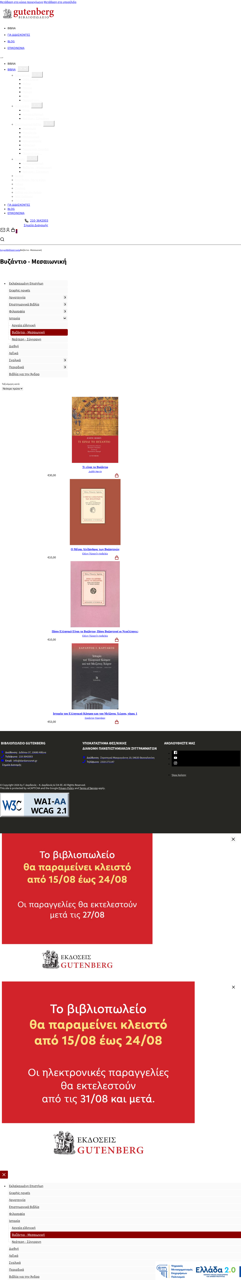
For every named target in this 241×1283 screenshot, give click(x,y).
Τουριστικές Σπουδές (36, 149)
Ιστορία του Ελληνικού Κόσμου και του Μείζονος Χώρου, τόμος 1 (95, 713)
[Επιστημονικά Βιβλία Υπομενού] (48, 123)
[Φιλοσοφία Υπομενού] (36, 105)
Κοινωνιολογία (32, 141)
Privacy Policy (66, 788)
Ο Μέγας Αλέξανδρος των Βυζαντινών (95, 549)
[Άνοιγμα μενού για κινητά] (1, 57)
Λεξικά (19, 184)
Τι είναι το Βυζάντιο (95, 467)
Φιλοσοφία (22, 106)
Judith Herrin (95, 471)
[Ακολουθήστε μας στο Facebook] (175, 753)
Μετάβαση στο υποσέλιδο (60, 2)
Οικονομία (29, 128)
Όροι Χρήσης (179, 775)
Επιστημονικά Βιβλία (28, 124)
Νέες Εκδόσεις (24, 196)
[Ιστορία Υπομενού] (32, 158)
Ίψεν (26, 96)
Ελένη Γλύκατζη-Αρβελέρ (95, 553)
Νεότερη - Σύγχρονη (26, 339)
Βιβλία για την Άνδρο (28, 192)
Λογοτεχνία (22, 75)
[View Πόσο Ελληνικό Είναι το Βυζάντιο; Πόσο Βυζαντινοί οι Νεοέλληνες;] (95, 626)
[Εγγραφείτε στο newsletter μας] (3, 231)
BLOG (11, 41)
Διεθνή (19, 176)
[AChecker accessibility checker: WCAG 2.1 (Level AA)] (34, 816)
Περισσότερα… (32, 100)
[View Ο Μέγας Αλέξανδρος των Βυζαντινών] (95, 544)
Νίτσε (26, 110)
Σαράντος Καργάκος (95, 718)
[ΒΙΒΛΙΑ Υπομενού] (23, 69)
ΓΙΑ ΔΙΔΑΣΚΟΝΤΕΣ (19, 35)
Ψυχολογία (30, 133)
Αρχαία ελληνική (33, 114)
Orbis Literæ (30, 79)
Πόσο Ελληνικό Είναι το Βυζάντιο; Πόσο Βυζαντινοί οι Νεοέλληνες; (95, 631)
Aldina (27, 84)
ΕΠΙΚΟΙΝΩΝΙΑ (16, 48)
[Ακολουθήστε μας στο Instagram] (175, 763)
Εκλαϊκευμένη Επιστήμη (26, 283)
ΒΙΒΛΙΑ (12, 69)
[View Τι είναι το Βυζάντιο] (95, 462)
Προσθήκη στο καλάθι (116, 475)
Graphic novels (19, 290)
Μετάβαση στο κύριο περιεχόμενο (21, 2)
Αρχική (3, 250)
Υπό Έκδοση (23, 201)
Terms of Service (88, 788)
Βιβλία (10, 250)
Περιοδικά (16, 367)
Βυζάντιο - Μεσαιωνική (28, 332)
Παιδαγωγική (31, 137)
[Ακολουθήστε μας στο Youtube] (175, 758)
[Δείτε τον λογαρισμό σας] (8, 231)
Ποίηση (27, 92)
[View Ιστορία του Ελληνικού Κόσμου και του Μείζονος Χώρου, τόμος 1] (95, 709)
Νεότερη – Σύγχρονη (36, 118)
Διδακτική (29, 145)
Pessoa (27, 88)
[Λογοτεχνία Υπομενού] (37, 74)
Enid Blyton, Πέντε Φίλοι (30, 180)
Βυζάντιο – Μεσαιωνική (37, 167)
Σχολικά (20, 188)
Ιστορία (20, 159)
